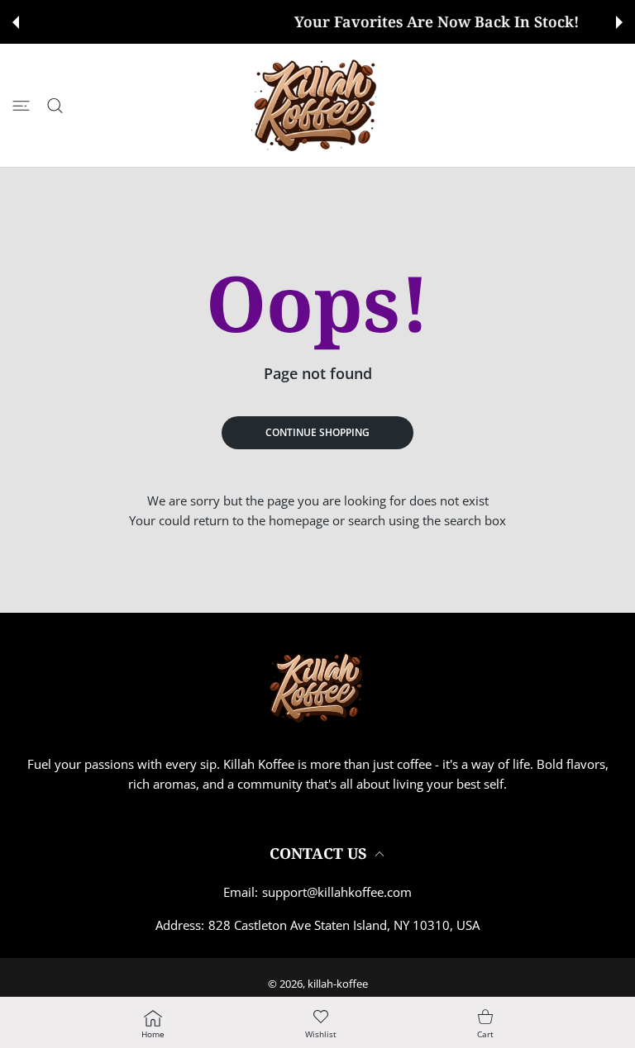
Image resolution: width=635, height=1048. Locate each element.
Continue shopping (317, 432)
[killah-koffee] (317, 105)
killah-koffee (338, 983)
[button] (15, 22)
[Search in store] (55, 105)
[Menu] (21, 105)
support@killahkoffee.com (337, 892)
